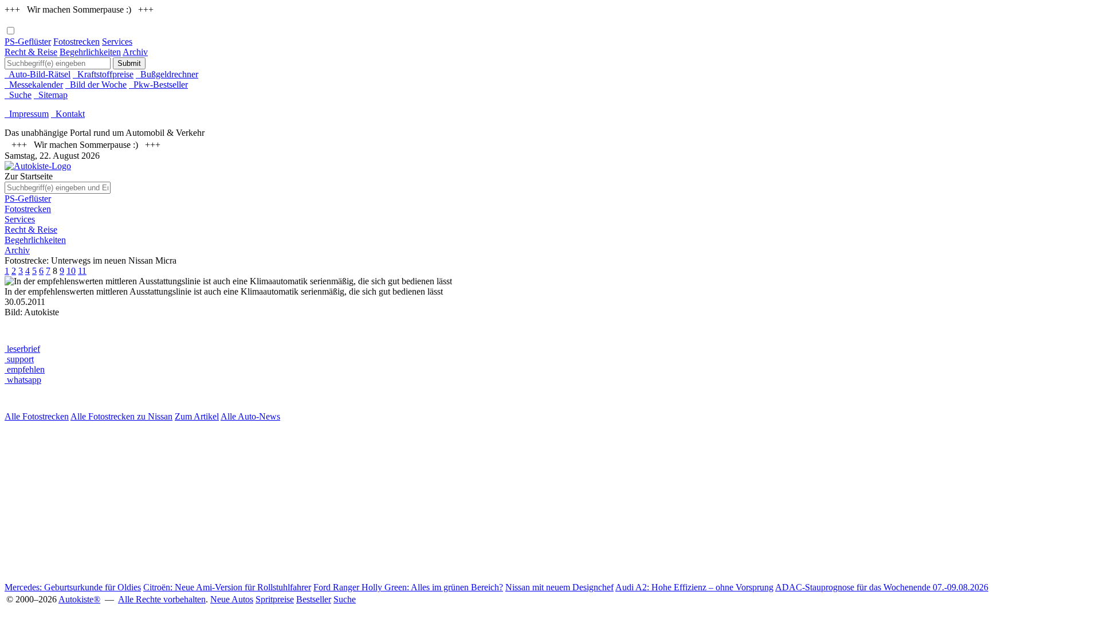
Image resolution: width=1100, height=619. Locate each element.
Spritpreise (275, 599)
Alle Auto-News (250, 416)
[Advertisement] (348, 502)
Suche (18, 95)
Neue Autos (231, 599)
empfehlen (25, 369)
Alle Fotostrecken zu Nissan (121, 416)
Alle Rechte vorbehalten (162, 599)
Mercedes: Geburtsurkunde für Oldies (73, 587)
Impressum (27, 114)
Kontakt (68, 114)
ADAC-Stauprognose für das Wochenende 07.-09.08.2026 (881, 587)
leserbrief (22, 349)
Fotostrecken (76, 41)
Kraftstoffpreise (103, 74)
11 (82, 271)
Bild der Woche (96, 84)
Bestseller (313, 599)
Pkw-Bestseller (158, 84)
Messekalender (34, 84)
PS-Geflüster (28, 41)
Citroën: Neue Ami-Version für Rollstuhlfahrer (227, 587)
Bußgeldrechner (167, 74)
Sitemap (51, 95)
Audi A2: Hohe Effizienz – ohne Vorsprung (694, 587)
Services (117, 41)
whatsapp (23, 380)
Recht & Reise (31, 52)
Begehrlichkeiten (90, 52)
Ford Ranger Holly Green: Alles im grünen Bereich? (408, 587)
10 (71, 271)
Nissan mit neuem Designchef (559, 587)
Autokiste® (79, 599)
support (19, 359)
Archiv (135, 52)
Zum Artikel (197, 416)
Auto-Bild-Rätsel (37, 74)
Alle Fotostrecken (37, 416)
